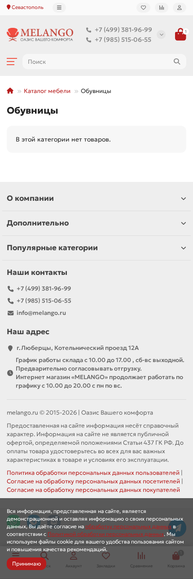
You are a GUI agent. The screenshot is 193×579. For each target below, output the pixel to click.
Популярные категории (52, 247)
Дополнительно (38, 223)
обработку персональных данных (128, 526)
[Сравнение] (161, 8)
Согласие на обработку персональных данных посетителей (93, 481)
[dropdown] (59, 8)
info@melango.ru (41, 313)
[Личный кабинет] (179, 8)
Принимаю (26, 563)
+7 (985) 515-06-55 (123, 39)
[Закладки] (143, 8)
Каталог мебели (47, 91)
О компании (30, 198)
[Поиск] (177, 61)
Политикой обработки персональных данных (106, 533)
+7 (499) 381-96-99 (123, 30)
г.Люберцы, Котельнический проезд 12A (78, 348)
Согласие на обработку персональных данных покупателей (93, 490)
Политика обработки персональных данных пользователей (93, 473)
